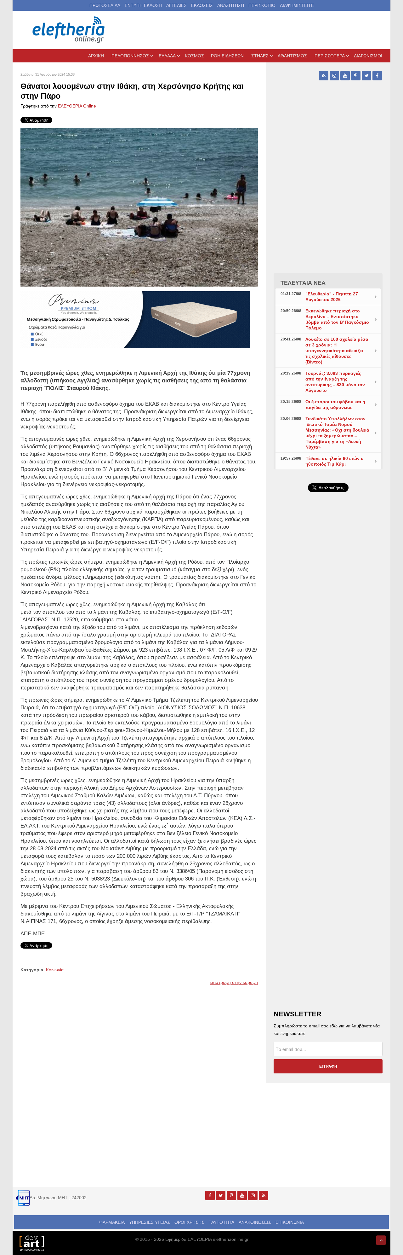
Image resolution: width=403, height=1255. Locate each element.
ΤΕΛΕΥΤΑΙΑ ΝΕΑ (303, 283)
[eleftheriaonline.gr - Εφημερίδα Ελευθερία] (69, 29)
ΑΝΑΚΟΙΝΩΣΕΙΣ (255, 1222)
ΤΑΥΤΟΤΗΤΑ (221, 1222)
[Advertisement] (328, 647)
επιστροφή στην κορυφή (234, 982)
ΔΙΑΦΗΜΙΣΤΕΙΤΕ (297, 5)
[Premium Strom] (135, 319)
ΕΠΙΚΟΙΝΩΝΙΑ (289, 1222)
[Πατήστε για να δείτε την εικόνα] (139, 206)
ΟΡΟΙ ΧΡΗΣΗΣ (189, 1222)
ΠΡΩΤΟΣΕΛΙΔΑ (104, 5)
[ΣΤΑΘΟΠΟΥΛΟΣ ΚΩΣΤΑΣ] (31, 1242)
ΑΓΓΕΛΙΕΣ (176, 5)
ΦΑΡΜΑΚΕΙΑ (112, 1222)
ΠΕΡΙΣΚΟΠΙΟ (261, 5)
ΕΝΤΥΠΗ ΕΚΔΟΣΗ (143, 5)
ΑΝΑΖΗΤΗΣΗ (230, 5)
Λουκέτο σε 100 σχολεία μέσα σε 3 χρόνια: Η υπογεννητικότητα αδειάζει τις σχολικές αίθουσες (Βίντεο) (336, 350)
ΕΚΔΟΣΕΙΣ (202, 5)
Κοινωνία (55, 969)
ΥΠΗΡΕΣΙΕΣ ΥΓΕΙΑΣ (149, 1222)
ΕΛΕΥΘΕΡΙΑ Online (77, 105)
